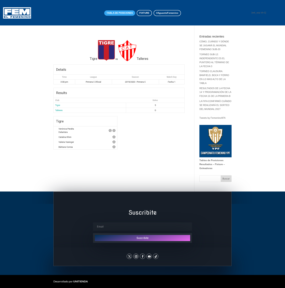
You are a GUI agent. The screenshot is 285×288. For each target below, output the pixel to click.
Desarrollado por (70, 281)
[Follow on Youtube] (149, 256)
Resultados (205, 164)
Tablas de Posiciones (211, 160)
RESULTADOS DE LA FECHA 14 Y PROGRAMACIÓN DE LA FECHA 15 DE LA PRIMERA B (215, 92)
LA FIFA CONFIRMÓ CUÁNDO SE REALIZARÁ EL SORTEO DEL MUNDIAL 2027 (215, 105)
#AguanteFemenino (167, 13)
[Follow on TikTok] (155, 256)
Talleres (59, 110)
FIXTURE (144, 13)
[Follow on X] (129, 256)
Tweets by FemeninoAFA (212, 117)
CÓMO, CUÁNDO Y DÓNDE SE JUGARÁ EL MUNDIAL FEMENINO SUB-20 (214, 45)
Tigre (57, 105)
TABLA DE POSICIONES (120, 13)
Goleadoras (205, 168)
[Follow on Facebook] (142, 256)
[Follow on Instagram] (136, 256)
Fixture (219, 164)
